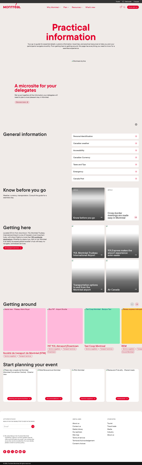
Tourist (118, 1)
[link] (133, 7)
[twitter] (12, 451)
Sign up (32, 426)
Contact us (77, 426)
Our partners (77, 432)
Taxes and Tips (79, 164)
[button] (136, 124)
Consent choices (79, 443)
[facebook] (4, 451)
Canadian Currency (81, 157)
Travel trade (111, 426)
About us (76, 423)
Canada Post (78, 178)
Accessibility (78, 150)
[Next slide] (137, 304)
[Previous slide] (132, 304)
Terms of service (79, 438)
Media (109, 429)
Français (136, 1)
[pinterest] (24, 451)
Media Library (78, 429)
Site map (76, 435)
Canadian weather (81, 143)
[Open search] (124, 7)
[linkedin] (20, 451)
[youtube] (16, 451)
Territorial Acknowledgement (83, 440)
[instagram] (8, 451)
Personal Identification (83, 136)
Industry (110, 432)
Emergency (78, 171)
